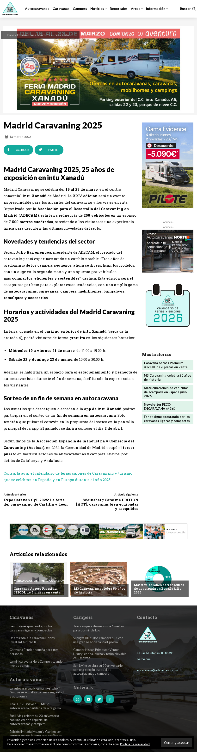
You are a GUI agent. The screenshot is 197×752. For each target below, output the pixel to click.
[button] (188, 8)
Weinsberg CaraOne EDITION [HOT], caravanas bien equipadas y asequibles (107, 504)
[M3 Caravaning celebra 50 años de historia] (98, 579)
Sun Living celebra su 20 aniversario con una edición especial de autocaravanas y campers (34, 720)
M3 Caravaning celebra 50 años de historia (99, 590)
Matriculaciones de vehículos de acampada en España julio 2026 (166, 392)
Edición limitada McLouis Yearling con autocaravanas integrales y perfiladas (36, 734)
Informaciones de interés (33, 35)
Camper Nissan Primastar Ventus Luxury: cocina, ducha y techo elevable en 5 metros (99, 654)
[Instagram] (77, 699)
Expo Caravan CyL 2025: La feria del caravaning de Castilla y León (36, 502)
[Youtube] (88, 699)
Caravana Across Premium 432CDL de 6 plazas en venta (165, 365)
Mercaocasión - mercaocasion (39, 580)
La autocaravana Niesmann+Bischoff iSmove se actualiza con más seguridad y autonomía (37, 692)
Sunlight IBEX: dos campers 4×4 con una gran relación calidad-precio (98, 640)
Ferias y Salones (63, 35)
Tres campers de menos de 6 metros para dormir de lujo (98, 628)
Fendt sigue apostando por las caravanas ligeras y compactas (167, 419)
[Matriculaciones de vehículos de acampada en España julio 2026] (158, 579)
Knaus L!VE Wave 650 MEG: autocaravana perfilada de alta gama (35, 706)
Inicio (10, 35)
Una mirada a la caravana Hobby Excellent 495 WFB (32, 640)
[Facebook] (110, 699)
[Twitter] (99, 699)
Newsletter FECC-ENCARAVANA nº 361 (160, 406)
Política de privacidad (135, 744)
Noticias (81, 580)
